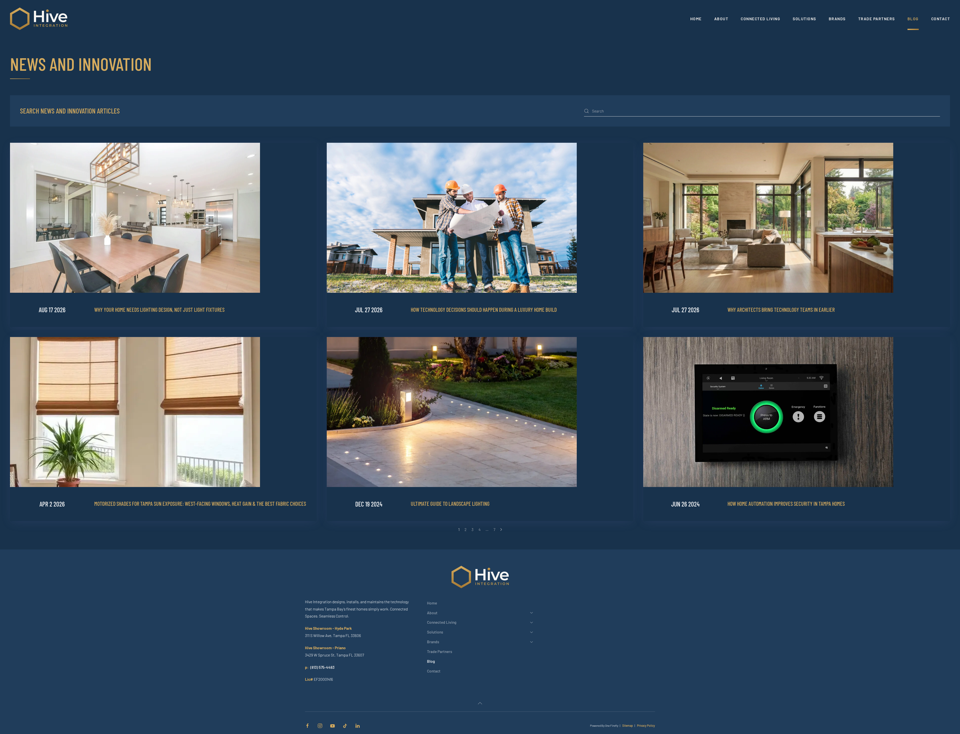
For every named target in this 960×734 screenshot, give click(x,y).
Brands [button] (837, 18)
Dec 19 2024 (368, 504)
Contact (940, 18)
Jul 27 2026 (368, 310)
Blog (913, 18)
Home (696, 18)
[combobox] (762, 110)
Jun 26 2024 (685, 504)
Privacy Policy (646, 725)
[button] (480, 703)
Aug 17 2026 (52, 310)
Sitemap (627, 725)
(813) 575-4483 (322, 667)
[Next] (501, 529)
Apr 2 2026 (52, 504)
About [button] (721, 18)
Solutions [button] (804, 18)
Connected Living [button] (760, 18)
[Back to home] (39, 19)
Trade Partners (876, 18)
